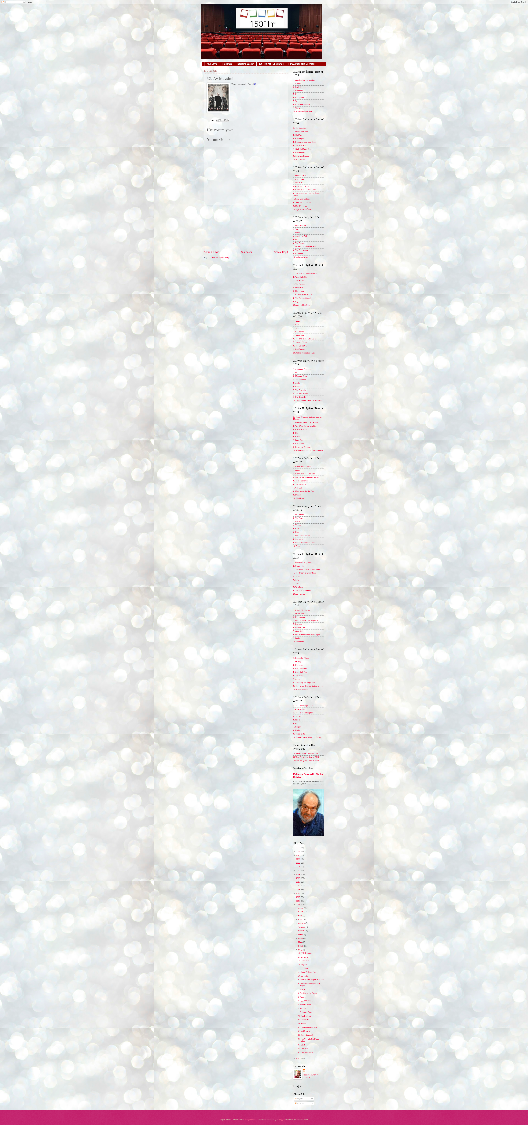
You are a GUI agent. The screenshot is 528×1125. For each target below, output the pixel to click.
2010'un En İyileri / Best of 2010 (306, 757)
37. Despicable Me (305, 1052)
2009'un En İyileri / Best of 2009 (306, 761)
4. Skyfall (297, 716)
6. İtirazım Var (299, 628)
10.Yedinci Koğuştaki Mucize (304, 353)
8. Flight (296, 730)
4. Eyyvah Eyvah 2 (305, 1001)
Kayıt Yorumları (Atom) (220, 257)
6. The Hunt (298, 676)
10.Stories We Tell (300, 690)
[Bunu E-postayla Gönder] (217, 120)
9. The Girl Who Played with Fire (311, 980)
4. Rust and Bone (300, 668)
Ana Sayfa (212, 64)
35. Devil (301, 1045)
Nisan (300, 938)
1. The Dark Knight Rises (303, 706)
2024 (298, 855)
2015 (298, 890)
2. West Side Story (300, 277)
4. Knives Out (298, 332)
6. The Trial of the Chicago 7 (304, 339)
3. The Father (298, 280)
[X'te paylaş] (222, 120)
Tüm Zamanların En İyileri (301, 64)
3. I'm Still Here (299, 87)
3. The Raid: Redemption (303, 713)
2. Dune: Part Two (300, 131)
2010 (298, 1058)
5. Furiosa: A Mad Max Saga (304, 142)
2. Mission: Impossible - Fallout (305, 422)
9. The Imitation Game (302, 590)
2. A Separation (299, 709)
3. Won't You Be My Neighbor (305, 426)
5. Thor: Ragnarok (300, 481)
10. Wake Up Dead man (302, 112)
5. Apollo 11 (297, 383)
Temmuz (302, 927)
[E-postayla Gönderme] (212, 120)
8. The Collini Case (300, 346)
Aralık (300, 908)
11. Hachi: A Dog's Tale (307, 972)
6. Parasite (297, 387)
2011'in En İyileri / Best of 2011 (305, 754)
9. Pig (295, 302)
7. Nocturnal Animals (301, 536)
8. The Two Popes (300, 394)
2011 (298, 905)
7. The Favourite (299, 390)
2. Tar (295, 229)
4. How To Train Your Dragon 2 (305, 621)
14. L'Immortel (303, 961)
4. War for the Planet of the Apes (306, 477)
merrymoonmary (251, 1120)
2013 (298, 897)
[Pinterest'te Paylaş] (227, 120)
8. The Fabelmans (300, 250)
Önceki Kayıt (281, 252)
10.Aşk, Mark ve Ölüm (302, 209)
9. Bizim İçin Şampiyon (302, 447)
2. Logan (296, 470)
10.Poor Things (299, 160)
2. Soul (296, 325)
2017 (298, 882)
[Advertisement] (246, 227)
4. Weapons (298, 91)
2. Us (295, 373)
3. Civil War (297, 135)
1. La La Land (298, 515)
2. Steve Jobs (298, 566)
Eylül (300, 919)
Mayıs (301, 935)
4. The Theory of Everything (304, 573)
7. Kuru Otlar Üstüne (301, 199)
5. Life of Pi (297, 720)
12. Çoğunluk (303, 968)
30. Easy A (302, 1024)
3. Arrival (296, 522)
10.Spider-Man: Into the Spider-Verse (308, 451)
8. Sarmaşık (298, 539)
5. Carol (296, 529)
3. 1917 (296, 328)
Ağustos (301, 923)
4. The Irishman (299, 380)
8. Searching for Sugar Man (304, 683)
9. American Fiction (301, 156)
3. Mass (296, 233)
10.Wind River (298, 498)
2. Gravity (297, 661)
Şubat (300, 946)
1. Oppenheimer (299, 176)
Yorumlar (300, 1103)
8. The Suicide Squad (301, 298)
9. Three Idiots (299, 734)
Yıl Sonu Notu (303, 1020)
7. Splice (301, 989)
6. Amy (296, 580)
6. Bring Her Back (300, 98)
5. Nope (296, 240)
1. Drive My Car (299, 226)
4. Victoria (297, 525)
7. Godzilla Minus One (302, 149)
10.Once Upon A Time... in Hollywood (308, 401)
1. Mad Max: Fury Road (302, 562)
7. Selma (296, 583)
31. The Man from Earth (307, 1027)
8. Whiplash (298, 587)
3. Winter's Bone (304, 1005)
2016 (298, 886)
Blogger (282, 1120)
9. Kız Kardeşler (299, 397)
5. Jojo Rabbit (298, 335)
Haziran (301, 931)
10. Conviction (303, 976)
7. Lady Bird (298, 440)
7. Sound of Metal (300, 342)
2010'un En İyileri (304, 1016)
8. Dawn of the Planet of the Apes (306, 635)
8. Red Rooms (299, 152)
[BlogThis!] (219, 120)
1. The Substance (300, 128)
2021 (298, 867)
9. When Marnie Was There (304, 543)
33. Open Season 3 (305, 1035)
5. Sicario (297, 576)
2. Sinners (297, 84)
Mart (300, 942)
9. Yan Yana (298, 108)
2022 (298, 863)
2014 (298, 893)
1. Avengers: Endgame (302, 369)
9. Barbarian (298, 254)
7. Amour (296, 679)
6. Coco (296, 436)
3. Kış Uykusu (299, 617)
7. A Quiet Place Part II (302, 294)
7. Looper (297, 727)
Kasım (301, 912)
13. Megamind (303, 964)
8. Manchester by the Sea (303, 491)
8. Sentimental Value (301, 105)
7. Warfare (297, 101)
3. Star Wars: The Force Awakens (306, 569)
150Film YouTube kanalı (271, 64)
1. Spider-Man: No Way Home (305, 273)
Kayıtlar (299, 1099)
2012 (298, 901)
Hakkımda (227, 64)
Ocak (300, 950)
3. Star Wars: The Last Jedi (304, 474)
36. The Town (303, 1049)
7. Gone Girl (298, 631)
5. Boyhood (297, 624)
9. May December (300, 206)
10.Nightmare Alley (300, 257)
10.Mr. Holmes (299, 594)
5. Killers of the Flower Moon (304, 190)
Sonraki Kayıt (211, 252)
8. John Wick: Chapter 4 (303, 202)
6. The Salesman (300, 484)
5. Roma (296, 433)
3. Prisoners (298, 665)
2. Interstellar (298, 614)
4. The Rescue (299, 284)
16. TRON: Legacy (305, 953)
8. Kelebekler (298, 444)
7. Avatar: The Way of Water (304, 247)
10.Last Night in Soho (301, 305)
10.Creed (296, 546)
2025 (298, 851)
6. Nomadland (298, 291)
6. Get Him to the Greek (307, 993)
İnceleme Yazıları (245, 64)
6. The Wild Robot (300, 145)
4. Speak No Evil (300, 236)
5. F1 (295, 94)
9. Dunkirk (297, 495)
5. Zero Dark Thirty (300, 672)
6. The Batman (299, 243)
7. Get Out (297, 488)
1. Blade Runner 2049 (301, 467)
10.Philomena (298, 642)
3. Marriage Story (300, 376)
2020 (298, 870)
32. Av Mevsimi (304, 1031)
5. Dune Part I (298, 287)
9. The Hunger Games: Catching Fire (308, 686)
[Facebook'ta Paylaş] (225, 120)
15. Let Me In (303, 957)
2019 (298, 874)
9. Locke (296, 638)
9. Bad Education (300, 349)
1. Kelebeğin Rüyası (301, 658)
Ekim (300, 916)
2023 (298, 859)
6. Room (296, 532)
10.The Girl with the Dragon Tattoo (307, 737)
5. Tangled (302, 997)
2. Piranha (302, 1008)
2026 (298, 848)
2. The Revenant (299, 518)
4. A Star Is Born (299, 429)
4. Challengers (299, 138)
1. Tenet (296, 321)
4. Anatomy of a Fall (301, 186)
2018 (298, 878)
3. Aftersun (297, 183)
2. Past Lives (298, 179)
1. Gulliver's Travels (306, 1012)
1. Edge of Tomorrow (301, 610)
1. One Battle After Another (304, 80)
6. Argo (296, 723)
